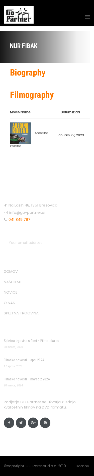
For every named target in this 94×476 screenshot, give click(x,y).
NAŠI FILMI (12, 282)
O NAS (9, 302)
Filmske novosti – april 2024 (24, 360)
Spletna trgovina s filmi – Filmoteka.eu (31, 340)
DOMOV (11, 271)
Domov (82, 465)
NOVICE (10, 292)
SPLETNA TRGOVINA (21, 313)
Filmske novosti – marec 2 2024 (27, 379)
